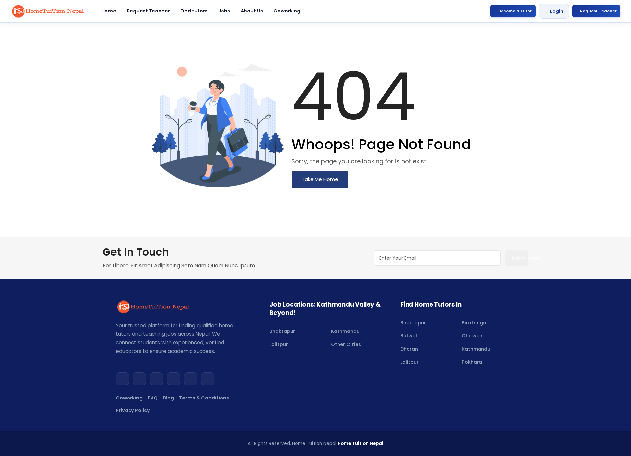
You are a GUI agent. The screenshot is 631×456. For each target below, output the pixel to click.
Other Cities (346, 344)
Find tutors (194, 11)
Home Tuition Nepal (360, 443)
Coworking (286, 11)
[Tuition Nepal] (48, 11)
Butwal (408, 335)
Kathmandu (345, 331)
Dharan (409, 349)
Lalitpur (278, 344)
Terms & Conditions (204, 398)
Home (108, 11)
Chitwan (472, 335)
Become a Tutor (515, 11)
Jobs (224, 11)
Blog (168, 398)
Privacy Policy (133, 410)
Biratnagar (475, 322)
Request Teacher (148, 11)
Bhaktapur (282, 331)
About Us (252, 11)
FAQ (153, 398)
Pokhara (472, 362)
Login (556, 11)
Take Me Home (320, 179)
